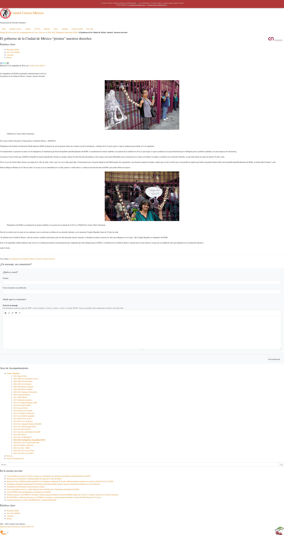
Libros (56, 29)
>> (282, 464)
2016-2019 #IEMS (13, 52)
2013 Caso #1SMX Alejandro (23, 416)
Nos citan (89, 29)
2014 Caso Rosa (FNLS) (22, 429)
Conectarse (15, 526)
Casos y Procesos (39, 32)
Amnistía (65, 29)
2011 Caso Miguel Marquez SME (25, 402)
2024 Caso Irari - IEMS (21, 448)
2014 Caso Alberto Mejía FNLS (24, 426)
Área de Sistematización (15, 458)
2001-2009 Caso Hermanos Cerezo (25, 378)
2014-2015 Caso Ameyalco (23, 421)
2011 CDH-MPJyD (20, 397)
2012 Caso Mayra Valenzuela (23, 413)
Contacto (23, 526)
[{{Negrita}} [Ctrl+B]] (5, 313)
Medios (9, 57)
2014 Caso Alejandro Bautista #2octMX (27, 424)
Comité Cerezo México (27, 12)
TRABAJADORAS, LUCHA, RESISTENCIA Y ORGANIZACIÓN (31, 500)
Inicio (4, 29)
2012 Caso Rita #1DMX (22, 405)
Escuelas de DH (77, 29)
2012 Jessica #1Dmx (20, 408)
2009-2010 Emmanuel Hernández (25, 392)
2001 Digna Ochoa (20, 376)
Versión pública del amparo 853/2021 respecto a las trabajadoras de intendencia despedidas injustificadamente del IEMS (49, 476)
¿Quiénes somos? (15, 29)
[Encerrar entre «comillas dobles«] (19, 313)
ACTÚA (37, 29)
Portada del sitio (5, 32)
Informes (47, 29)
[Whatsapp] (5, 63)
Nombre (5, 278)
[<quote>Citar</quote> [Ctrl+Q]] (16, 313)
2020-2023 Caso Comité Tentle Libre (26, 442)
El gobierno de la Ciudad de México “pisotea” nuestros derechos (32, 259)
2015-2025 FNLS (19, 434)
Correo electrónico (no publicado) (14, 288)
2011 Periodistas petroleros (22, 400)
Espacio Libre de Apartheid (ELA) (157, 5)
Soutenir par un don (278, 529)
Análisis (28, 29)
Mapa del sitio (5, 526)
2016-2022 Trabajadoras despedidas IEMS (62, 32)
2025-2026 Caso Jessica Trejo (23, 450)
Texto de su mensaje (10, 305)
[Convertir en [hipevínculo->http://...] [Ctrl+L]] (12, 313)
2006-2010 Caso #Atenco (22, 384)
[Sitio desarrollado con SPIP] (4, 532)
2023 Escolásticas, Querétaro (23, 445)
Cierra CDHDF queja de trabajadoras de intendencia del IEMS (29, 492)
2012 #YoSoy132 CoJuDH (22, 410)
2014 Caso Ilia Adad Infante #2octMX (26, 432)
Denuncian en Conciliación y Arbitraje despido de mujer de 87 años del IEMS (34, 478)
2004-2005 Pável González (22, 381)
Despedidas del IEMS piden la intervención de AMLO (26, 486)
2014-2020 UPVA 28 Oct (22, 418)
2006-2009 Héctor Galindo (22, 389)
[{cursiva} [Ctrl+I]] (9, 313)
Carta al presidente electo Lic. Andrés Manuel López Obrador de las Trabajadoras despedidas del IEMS (43, 489)
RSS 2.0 (31, 526)
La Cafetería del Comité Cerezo (137, 5)
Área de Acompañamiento (22, 32)
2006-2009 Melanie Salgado (23, 386)
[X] (8, 63)
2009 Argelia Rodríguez (21, 394)
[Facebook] (1, 63)
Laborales (10, 55)
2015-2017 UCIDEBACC (22, 437)
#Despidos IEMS (13, 49)
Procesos (10, 456)
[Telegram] (3, 63)
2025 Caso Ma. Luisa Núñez (23, 453)
